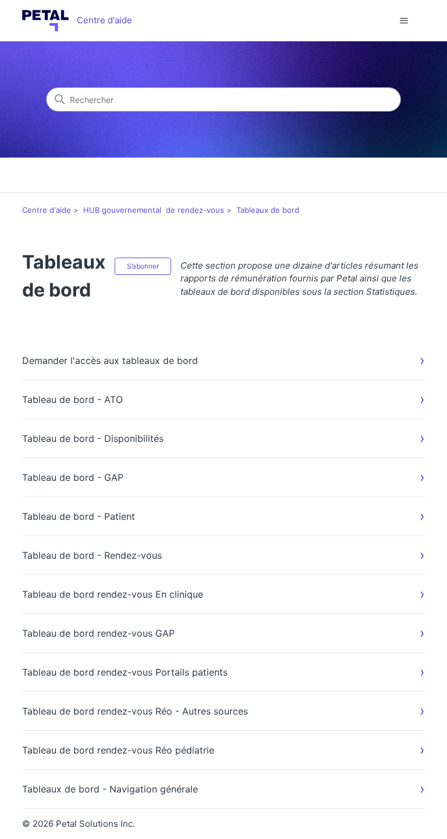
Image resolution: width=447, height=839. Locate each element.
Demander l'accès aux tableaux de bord (110, 360)
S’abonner (143, 266)
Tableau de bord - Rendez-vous (92, 555)
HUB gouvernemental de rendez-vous (153, 210)
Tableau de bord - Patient (78, 516)
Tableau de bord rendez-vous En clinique (112, 594)
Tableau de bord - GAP (72, 477)
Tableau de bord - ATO (72, 399)
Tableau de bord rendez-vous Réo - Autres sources (135, 711)
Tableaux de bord (267, 210)
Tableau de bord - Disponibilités (93, 438)
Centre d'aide (46, 210)
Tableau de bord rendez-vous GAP (98, 633)
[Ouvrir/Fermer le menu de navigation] (404, 21)
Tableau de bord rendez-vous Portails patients (125, 672)
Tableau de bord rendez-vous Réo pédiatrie (118, 750)
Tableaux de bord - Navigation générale (110, 789)
